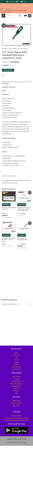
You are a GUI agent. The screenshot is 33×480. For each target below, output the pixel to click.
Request (16, 391)
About (16, 393)
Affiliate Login (16, 400)
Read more (6, 204)
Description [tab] (5, 83)
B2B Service (16, 405)
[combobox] (16, 304)
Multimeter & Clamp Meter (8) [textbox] (15, 304)
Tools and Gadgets (22, 48)
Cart (16, 357)
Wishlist (16, 362)
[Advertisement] (16, 325)
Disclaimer (16, 379)
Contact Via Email (16, 415)
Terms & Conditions (16, 381)
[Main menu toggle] (29, 15)
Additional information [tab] (9, 87)
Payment (16, 388)
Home (16, 352)
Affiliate (16, 364)
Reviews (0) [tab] (5, 94)
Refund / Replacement (16, 383)
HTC (3, 75)
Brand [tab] (4, 90)
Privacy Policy (16, 376)
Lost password (16, 369)
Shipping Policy (16, 386)
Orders (16, 359)
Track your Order (16, 367)
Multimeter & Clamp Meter (9, 48)
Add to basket (8, 70)
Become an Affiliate (16, 403)
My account (16, 355)
